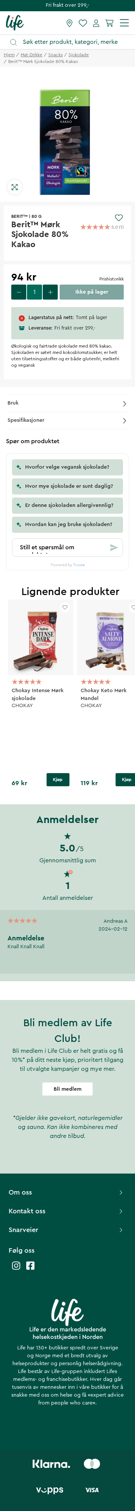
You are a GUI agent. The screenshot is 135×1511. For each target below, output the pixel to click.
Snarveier (23, 1229)
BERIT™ (19, 216)
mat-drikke (31, 54)
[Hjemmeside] (15, 22)
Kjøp (58, 779)
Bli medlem (67, 1089)
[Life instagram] (16, 1269)
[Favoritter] (83, 22)
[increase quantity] (50, 292)
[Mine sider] (96, 22)
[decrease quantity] (18, 292)
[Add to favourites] (119, 218)
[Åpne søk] (71, 42)
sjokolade (79, 54)
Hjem (9, 54)
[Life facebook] (30, 1269)
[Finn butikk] (69, 22)
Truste (79, 565)
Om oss (20, 1192)
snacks (55, 54)
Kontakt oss (27, 1211)
